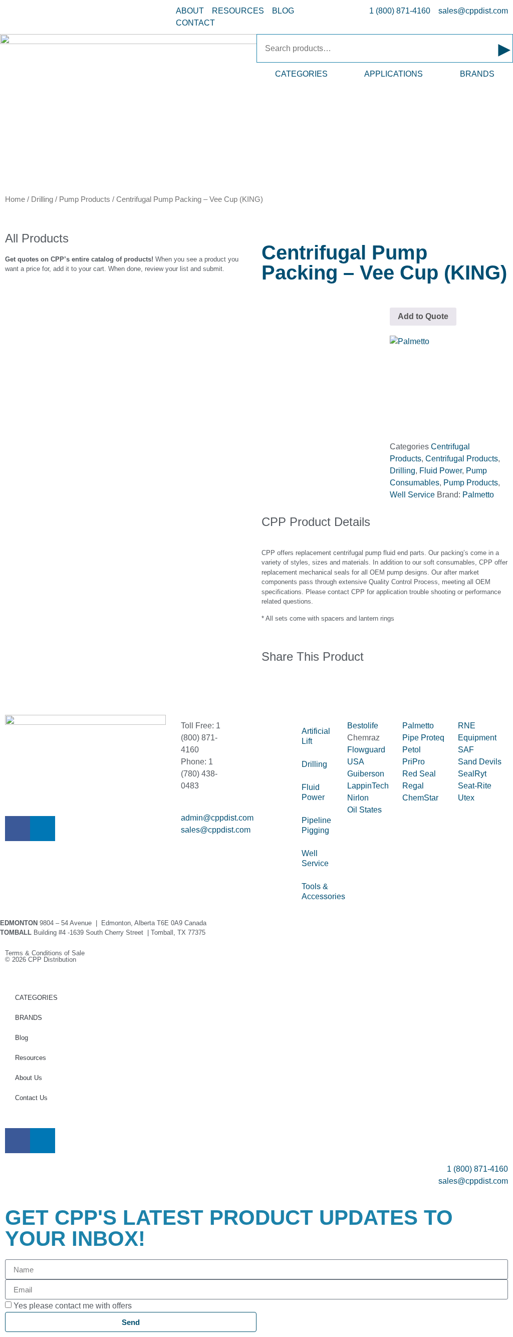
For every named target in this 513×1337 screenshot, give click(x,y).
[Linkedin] (42, 828)
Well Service (412, 494)
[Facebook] (17, 828)
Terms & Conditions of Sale (48, 953)
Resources (30, 1057)
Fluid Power (440, 470)
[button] (265, 689)
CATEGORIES (301, 74)
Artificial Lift (316, 736)
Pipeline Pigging (316, 825)
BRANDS (477, 74)
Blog (21, 1037)
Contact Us (31, 1098)
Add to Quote (423, 316)
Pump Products (84, 199)
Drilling (42, 199)
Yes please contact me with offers (73, 1305)
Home (15, 199)
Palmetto (478, 494)
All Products (37, 238)
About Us (28, 1078)
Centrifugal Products (461, 458)
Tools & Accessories (319, 891)
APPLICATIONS (393, 74)
